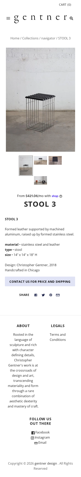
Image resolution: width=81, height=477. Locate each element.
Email (42, 442)
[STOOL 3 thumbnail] (26, 166)
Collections (30, 38)
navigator (48, 38)
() (65, 5)
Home (14, 38)
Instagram (42, 437)
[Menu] (8, 18)
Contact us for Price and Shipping (40, 282)
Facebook (42, 432)
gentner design (46, 463)
